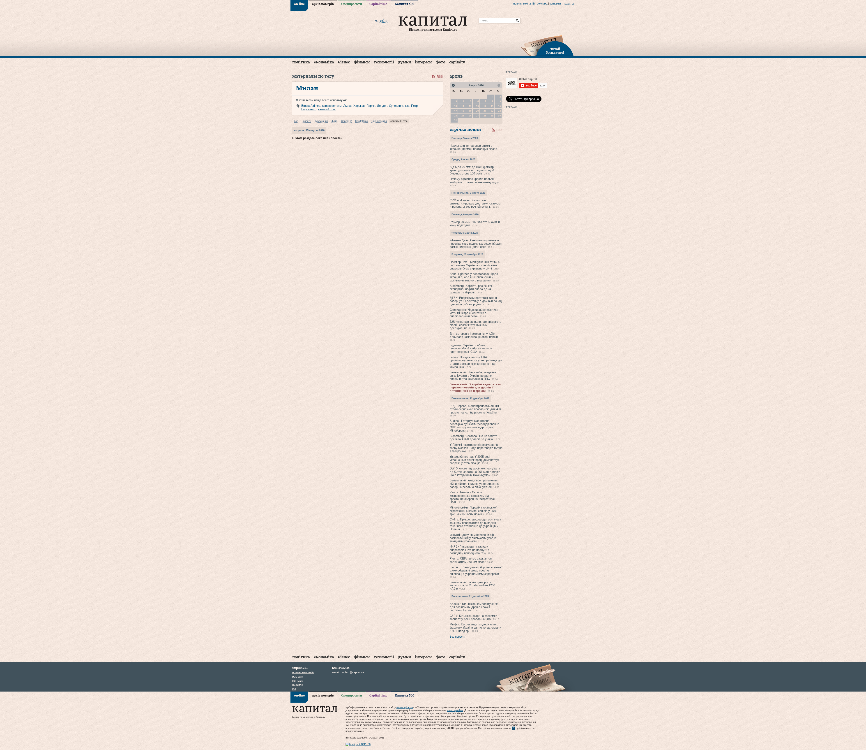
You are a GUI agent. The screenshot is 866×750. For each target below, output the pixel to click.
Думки (404, 62)
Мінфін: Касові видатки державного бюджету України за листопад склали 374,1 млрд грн (475, 628)
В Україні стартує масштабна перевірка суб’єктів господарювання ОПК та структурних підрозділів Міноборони (474, 425)
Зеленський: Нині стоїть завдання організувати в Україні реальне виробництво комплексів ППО (473, 376)
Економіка (324, 62)
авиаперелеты (331, 105)
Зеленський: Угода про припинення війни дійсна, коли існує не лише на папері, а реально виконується (474, 484)
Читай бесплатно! (555, 51)
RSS (440, 76)
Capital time (378, 4)
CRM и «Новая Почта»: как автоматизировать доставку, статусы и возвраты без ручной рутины (475, 204)
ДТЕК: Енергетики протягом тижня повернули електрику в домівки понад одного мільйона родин (476, 301)
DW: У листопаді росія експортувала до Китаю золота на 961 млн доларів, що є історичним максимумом (475, 472)
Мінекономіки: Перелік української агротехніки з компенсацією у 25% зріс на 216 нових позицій (473, 511)
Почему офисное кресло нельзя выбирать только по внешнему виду (474, 180)
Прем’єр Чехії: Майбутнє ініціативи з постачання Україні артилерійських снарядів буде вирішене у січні (475, 265)
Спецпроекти (351, 4)
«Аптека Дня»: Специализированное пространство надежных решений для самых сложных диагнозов (476, 243)
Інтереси (423, 62)
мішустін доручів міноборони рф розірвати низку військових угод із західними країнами (473, 538)
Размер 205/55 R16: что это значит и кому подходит (475, 223)
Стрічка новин (465, 130)
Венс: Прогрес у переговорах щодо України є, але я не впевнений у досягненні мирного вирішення (474, 277)
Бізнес (344, 62)
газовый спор (327, 109)
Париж (370, 105)
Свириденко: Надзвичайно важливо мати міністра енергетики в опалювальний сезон (474, 313)
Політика (301, 62)
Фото (440, 62)
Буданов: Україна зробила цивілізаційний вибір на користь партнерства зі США (471, 348)
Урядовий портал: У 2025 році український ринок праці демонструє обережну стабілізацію (475, 460)
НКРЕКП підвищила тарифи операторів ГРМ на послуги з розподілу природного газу (469, 550)
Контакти (555, 3)
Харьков (359, 105)
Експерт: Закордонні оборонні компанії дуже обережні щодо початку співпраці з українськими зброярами (476, 571)
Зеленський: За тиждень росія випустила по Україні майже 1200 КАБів (472, 585)
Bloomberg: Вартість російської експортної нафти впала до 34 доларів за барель (471, 289)
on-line (299, 4)
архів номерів (323, 4)
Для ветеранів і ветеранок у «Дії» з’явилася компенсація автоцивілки (474, 335)
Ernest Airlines (310, 105)
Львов (347, 105)
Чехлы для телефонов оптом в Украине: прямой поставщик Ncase (473, 147)
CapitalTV (457, 62)
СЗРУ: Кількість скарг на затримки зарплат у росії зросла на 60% (473, 617)
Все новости (457, 636)
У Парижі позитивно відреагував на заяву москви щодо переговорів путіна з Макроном (476, 448)
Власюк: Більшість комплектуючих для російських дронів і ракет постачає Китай (474, 607)
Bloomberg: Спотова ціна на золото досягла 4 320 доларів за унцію (473, 437)
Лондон (382, 105)
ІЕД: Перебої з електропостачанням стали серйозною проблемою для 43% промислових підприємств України (476, 409)
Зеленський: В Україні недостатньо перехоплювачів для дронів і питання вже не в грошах (475, 387)
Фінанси (362, 62)
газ (407, 105)
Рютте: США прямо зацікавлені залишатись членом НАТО (471, 560)
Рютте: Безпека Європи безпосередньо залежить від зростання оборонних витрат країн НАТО (473, 497)
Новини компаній (524, 3)
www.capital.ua (404, 707)
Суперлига (396, 105)
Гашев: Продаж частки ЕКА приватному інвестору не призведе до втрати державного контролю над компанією (476, 362)
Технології (384, 62)
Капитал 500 (404, 4)
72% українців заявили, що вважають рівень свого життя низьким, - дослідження (475, 325)
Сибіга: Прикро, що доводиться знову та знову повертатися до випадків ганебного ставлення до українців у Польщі (475, 524)
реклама (542, 3)
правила (568, 3)
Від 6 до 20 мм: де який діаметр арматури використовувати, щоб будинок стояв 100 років (472, 170)
